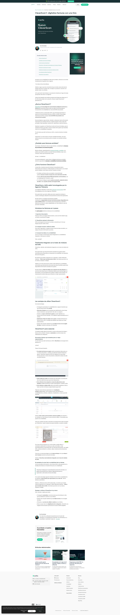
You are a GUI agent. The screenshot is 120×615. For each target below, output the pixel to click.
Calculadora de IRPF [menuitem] (81, 596)
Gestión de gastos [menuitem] (69, 588)
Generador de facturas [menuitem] (82, 592)
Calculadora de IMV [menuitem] (81, 598)
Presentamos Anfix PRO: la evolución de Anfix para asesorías (76, 563)
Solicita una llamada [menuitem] (58, 582)
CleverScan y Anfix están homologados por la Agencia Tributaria (50, 65)
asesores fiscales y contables (57, 150)
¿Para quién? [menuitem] (56, 575)
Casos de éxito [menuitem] (69, 593)
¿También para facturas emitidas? (45, 60)
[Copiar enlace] (47, 50)
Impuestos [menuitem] (68, 586)
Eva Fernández (43, 45)
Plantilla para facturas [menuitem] (82, 590)
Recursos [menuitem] (79, 575)
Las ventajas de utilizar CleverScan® (45, 72)
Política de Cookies (75, 610)
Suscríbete (40, 539)
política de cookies (39, 608)
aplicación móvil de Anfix (57, 189)
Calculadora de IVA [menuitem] (81, 594)
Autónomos (44, 4)
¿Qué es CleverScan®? (43, 58)
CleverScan (37, 106)
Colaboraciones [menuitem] (81, 586)
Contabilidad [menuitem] (68, 584)
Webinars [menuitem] (79, 584)
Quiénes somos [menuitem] (69, 590)
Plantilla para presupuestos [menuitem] (83, 588)
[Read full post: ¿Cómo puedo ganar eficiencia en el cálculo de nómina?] (42, 555)
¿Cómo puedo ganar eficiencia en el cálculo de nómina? (42, 563)
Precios (54, 4)
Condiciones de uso (58, 610)
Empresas (38, 4)
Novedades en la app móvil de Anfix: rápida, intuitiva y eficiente (59, 563)
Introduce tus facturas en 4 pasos (45, 67)
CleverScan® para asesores (43, 74)
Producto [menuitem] (68, 575)
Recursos (64, 4)
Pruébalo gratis (77, 67)
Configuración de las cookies (24, 611)
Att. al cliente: (39, 578)
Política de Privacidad (66, 610)
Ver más (58, 519)
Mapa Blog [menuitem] (80, 600)
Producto (58, 4)
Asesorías (49, 4)
